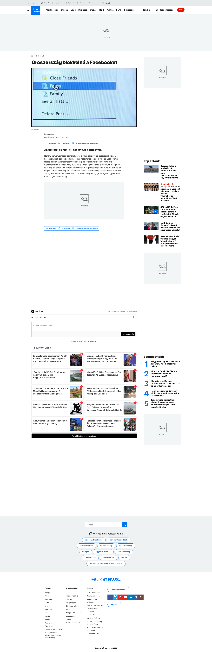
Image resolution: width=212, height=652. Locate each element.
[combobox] (115, 3)
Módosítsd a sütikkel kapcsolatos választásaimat (94, 630)
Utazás (93, 10)
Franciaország (124, 552)
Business (82, 10)
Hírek (37, 56)
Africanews (70, 616)
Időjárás (69, 599)
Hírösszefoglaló (72, 596)
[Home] (32, 56)
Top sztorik (152, 161)
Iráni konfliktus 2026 (118, 540)
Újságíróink (49, 626)
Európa (64, 10)
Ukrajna (85, 552)
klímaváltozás (108, 557)
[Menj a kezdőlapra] (35, 10)
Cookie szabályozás (94, 605)
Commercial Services (94, 596)
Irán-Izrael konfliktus (94, 540)
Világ (73, 10)
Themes (48, 588)
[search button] (103, 3)
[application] (84, 97)
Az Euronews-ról (92, 592)
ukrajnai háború (86, 546)
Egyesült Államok (103, 552)
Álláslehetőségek (93, 618)
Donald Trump (106, 546)
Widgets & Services (73, 613)
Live (181, 10)
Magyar (32, 3)
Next (101, 10)
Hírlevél (114, 604)
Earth (118, 10)
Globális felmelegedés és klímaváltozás (106, 563)
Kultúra (110, 10)
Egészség (128, 10)
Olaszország (90, 557)
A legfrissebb (52, 10)
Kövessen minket (72, 606)
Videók (47, 620)
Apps (68, 609)
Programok (49, 623)
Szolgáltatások (72, 588)
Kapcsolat (90, 615)
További (89, 588)
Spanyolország (125, 546)
